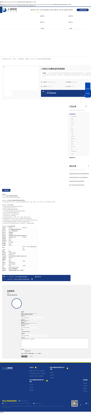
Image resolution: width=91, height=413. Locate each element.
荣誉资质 (31, 390)
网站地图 (1, 412)
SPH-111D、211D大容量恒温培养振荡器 (18, 276)
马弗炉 (72, 131)
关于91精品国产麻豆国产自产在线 (42, 11)
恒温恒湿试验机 (74, 116)
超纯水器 (72, 136)
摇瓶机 (72, 129)
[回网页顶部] (87, 96)
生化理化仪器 (21, 58)
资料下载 (61, 9)
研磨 (72, 148)
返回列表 (39, 276)
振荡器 (27, 58)
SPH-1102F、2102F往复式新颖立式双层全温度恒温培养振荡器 (21, 279)
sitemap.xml (7, 407)
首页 (10, 58)
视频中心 (56, 9)
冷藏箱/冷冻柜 (73, 151)
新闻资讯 (47, 9)
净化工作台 (73, 146)
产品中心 (37, 9)
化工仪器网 (55, 406)
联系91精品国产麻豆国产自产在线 (70, 11)
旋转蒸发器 (73, 138)
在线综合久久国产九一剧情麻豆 (36, 376)
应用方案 (85, 391)
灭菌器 (72, 133)
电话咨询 (88, 88)
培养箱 (72, 121)
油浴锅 (72, 143)
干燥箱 (72, 119)
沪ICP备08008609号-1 (42, 406)
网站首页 (33, 9)
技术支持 (52, 9)
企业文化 (31, 387)
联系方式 (52, 372)
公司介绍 (31, 384)
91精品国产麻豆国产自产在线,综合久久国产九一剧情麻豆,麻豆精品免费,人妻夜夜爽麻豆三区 (18, 5)
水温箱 (72, 153)
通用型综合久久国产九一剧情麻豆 (36, 370)
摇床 (72, 126)
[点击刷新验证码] (27, 351)
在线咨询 (52, 377)
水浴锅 (72, 141)
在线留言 (66, 9)
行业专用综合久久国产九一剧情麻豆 (37, 373)
